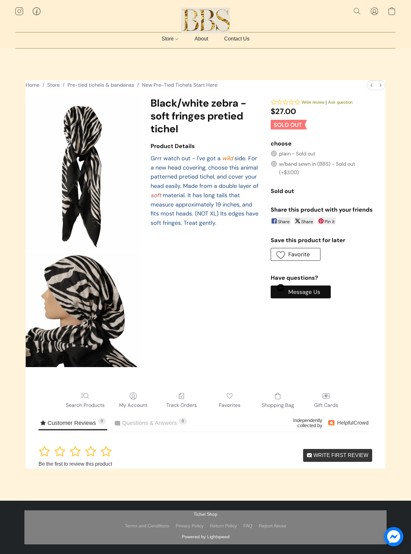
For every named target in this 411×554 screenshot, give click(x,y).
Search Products (85, 405)
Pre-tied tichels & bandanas (100, 85)
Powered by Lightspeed (206, 536)
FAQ (247, 525)
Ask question (340, 102)
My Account (133, 405)
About (201, 38)
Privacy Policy (190, 525)
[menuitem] (371, 85)
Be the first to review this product (75, 464)
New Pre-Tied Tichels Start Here (179, 85)
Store (168, 38)
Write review (313, 102)
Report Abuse (272, 525)
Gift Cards (326, 405)
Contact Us (236, 38)
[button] (205, 18)
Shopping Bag (278, 405)
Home (32, 85)
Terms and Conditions (147, 525)
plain (297, 153)
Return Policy (223, 525)
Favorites (229, 405)
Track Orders (181, 405)
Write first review (340, 455)
